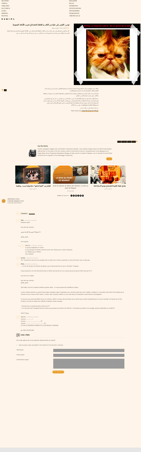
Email (20, 354)
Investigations (74, 8)
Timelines (5, 6)
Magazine (72, 1)
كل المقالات (109, 159)
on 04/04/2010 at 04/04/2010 (30, 220)
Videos (4, 3)
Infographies (74, 11)
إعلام (5, 90)
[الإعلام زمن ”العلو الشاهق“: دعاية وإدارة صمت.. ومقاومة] (33, 174)
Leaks (3, 11)
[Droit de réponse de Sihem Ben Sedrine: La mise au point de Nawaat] (70, 174)
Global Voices (41, 153)
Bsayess (133, 141)
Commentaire (23, 359)
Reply (40, 220)
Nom (20, 350)
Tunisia (119, 141)
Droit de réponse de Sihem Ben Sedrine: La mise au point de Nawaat (70, 187)
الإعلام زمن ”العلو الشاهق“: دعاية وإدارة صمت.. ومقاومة (33, 186)
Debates (4, 13)
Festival (4, 16)
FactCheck (5, 8)
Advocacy (102, 151)
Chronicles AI (74, 16)
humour (129, 141)
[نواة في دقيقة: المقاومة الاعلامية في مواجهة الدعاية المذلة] (108, 174)
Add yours (32, 213)
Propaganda (124, 141)
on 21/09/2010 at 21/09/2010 (36, 245)
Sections (5, 1)
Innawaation (74, 13)
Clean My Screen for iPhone (90, 111)
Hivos (73, 153)
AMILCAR (27, 245)
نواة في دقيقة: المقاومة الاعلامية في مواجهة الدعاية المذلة (110, 186)
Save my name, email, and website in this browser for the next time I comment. (41, 345)
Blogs (71, 3)
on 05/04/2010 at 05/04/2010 (30, 264)
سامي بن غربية (55, 28)
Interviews (73, 6)
